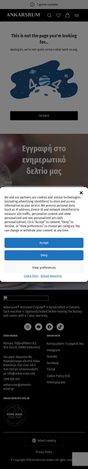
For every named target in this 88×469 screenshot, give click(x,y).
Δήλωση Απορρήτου (51, 276)
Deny (44, 255)
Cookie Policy (31, 276)
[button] (81, 193)
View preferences (44, 268)
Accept (44, 243)
